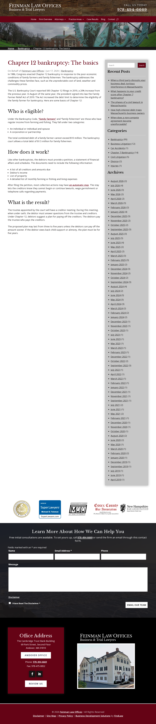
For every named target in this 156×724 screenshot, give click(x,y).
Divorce (115, 161)
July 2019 (115, 470)
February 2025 (118, 260)
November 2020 (119, 426)
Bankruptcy (67, 70)
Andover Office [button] (36, 655)
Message (13, 564)
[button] (146, 717)
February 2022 (118, 383)
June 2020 (116, 440)
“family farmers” (47, 118)
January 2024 (117, 317)
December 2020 (119, 422)
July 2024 (115, 290)
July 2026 (115, 185)
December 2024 (119, 268)
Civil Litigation (118, 156)
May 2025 (115, 246)
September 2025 (119, 229)
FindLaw (118, 715)
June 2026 (116, 189)
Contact (111, 19)
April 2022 (116, 374)
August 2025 (117, 233)
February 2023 (118, 352)
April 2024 (116, 304)
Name (11, 550)
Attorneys (59, 19)
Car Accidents (118, 148)
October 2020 (118, 431)
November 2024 (119, 273)
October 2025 (118, 225)
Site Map (51, 715)
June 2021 (116, 409)
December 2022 (119, 356)
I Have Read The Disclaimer (26, 603)
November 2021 (119, 396)
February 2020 (118, 453)
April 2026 (116, 198)
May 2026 (115, 194)
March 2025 (117, 255)
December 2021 (119, 391)
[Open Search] (117, 19)
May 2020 (115, 444)
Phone (104, 550)
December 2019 (119, 462)
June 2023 (116, 339)
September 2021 (119, 400)
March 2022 (117, 378)
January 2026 (117, 211)
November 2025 (119, 220)
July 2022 (115, 369)
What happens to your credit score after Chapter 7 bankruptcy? (126, 94)
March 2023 (117, 347)
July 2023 (115, 334)
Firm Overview (45, 19)
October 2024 (118, 277)
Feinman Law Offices (33, 70)
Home (33, 19)
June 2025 (116, 242)
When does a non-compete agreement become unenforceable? (125, 121)
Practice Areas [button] (75, 19)
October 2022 (118, 361)
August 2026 (117, 181)
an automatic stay (79, 185)
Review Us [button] (36, 683)
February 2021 (118, 418)
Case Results (92, 19)
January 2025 (117, 264)
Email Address (63, 550)
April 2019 (116, 479)
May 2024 (115, 299)
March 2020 (117, 448)
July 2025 (115, 238)
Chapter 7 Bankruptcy (122, 152)
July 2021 (115, 405)
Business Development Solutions (92, 715)
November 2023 (119, 326)
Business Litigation (121, 143)
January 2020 (117, 457)
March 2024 (117, 308)
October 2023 (118, 330)
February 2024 (118, 312)
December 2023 (119, 321)
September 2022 (119, 365)
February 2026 (118, 207)
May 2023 (115, 343)
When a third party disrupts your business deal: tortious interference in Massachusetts (128, 83)
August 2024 (117, 286)
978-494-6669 (132, 9)
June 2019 (116, 475)
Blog (103, 19)
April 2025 (116, 251)
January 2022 (117, 387)
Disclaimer (14, 597)
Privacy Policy (65, 715)
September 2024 (119, 282)
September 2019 (119, 466)
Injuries (114, 165)
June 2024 (116, 295)
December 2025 (119, 216)
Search (141, 65)
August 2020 (117, 435)
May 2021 (115, 413)
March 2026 (117, 203)
